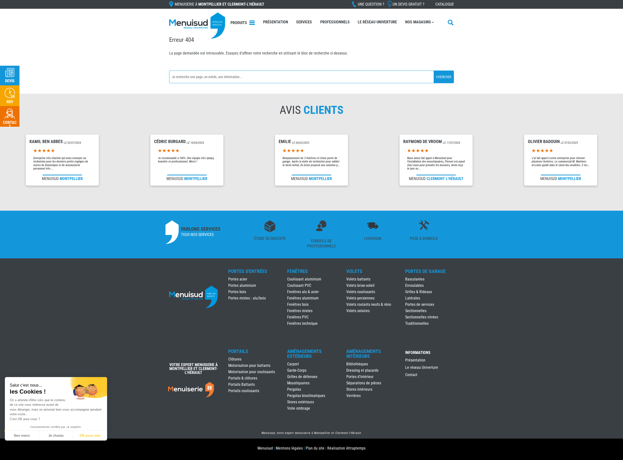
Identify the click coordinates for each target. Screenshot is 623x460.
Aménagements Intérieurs (363, 353)
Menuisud (265, 448)
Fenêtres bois (298, 304)
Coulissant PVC (299, 285)
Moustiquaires (298, 383)
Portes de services (419, 304)
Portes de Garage (425, 271)
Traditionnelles (417, 323)
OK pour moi (90, 435)
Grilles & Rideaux (418, 291)
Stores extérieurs (300, 402)
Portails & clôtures (242, 378)
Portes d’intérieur (360, 376)
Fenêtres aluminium (303, 298)
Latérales (412, 298)
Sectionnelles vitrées (421, 317)
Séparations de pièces (363, 383)
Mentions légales (289, 448)
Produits (238, 22)
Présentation (275, 22)
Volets (354, 271)
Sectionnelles (415, 310)
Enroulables (414, 285)
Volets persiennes (360, 298)
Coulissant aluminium (304, 279)
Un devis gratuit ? (408, 4)
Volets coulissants (360, 291)
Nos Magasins (418, 22)
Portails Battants (241, 384)
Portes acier (237, 279)
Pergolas (294, 389)
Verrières (353, 395)
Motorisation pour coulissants (251, 372)
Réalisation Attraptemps (346, 448)
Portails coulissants (243, 390)
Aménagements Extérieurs (304, 353)
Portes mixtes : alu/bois (247, 298)
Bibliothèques (357, 364)
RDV (10, 101)
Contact (411, 375)
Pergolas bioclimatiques (306, 395)
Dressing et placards (362, 370)
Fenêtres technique (302, 323)
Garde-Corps (296, 370)
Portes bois (237, 291)
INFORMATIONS (418, 353)
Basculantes (414, 279)
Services (304, 22)
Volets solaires (358, 310)
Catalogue (444, 4)
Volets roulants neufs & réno (368, 304)
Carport (293, 364)
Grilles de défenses (302, 376)
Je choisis (56, 435)
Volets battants (358, 279)
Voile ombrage (298, 408)
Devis (10, 81)
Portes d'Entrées (247, 271)
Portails (238, 351)
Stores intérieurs (359, 389)
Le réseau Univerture (377, 22)
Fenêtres (297, 271)
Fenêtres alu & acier (303, 291)
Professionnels (335, 22)
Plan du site (315, 448)
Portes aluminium (242, 285)
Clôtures (234, 359)
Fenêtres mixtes (299, 310)
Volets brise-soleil (360, 285)
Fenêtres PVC (298, 317)
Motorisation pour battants (249, 365)
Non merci (22, 435)
